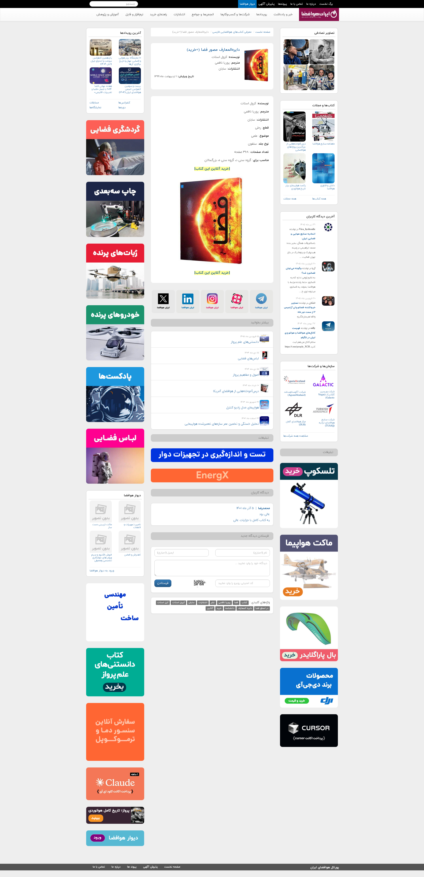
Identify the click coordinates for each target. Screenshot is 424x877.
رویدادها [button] (261, 14)
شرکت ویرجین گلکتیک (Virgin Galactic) (326, 394)
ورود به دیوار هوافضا (102, 570)
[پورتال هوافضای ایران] (318, 10)
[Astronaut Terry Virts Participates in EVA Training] (296, 77)
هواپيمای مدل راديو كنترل (242, 407)
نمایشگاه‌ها (95, 107)
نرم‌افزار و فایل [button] (134, 14)
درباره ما (311, 4)
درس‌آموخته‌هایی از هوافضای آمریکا (236, 391)
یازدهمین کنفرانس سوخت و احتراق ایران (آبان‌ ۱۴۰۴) (101, 61)
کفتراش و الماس (132, 554)
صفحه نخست (262, 32)
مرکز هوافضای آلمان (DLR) (296, 423)
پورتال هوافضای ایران (324, 866)
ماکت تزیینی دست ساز (102, 526)
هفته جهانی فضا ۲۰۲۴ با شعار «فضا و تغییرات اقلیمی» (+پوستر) (102, 89)
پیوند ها (131, 867)
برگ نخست (326, 4)
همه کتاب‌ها (319, 199)
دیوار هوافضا (247, 4)
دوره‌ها (122, 107)
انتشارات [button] (179, 14)
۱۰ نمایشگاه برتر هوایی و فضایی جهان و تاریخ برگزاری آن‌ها (130, 61)
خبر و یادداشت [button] (283, 14)
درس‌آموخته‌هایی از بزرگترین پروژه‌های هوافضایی (296, 147)
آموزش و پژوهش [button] (107, 14)
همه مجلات (289, 199)
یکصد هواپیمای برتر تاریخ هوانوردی (296, 187)
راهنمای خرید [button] (158, 14)
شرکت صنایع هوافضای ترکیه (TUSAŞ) (327, 422)
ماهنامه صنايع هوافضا (323, 143)
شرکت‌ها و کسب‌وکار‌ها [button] (235, 14)
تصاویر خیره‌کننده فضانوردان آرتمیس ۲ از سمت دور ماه (299, 307)
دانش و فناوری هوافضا (327, 187)
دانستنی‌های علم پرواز (245, 342)
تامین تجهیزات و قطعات (132, 526)
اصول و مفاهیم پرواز (246, 375)
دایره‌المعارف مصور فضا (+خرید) (213, 50)
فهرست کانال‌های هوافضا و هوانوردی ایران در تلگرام (300, 332)
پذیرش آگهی (266, 4)
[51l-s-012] (322, 51)
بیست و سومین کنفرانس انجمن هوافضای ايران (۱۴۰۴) (130, 89)
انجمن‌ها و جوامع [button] (203, 14)
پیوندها (282, 4)
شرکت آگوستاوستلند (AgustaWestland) (295, 393)
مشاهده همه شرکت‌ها (295, 436)
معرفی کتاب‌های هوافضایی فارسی (232, 32)
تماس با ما (296, 4)
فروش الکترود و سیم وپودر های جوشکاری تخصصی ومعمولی (101, 557)
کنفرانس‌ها (124, 102)
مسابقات (94, 102)
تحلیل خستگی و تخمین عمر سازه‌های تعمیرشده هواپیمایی (222, 424)
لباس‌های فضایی (248, 358)
